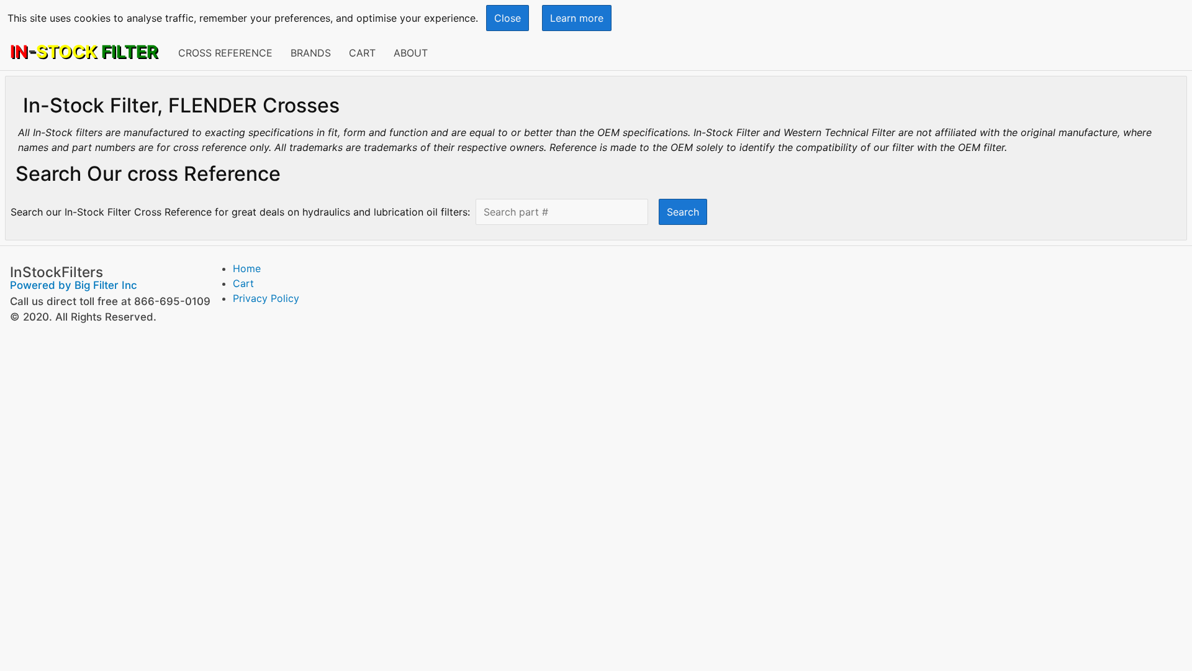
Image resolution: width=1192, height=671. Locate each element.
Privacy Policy (266, 298)
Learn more (576, 18)
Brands (311, 53)
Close (507, 18)
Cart (362, 53)
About (411, 53)
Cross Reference (225, 53)
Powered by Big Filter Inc (73, 285)
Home (247, 268)
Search (683, 212)
